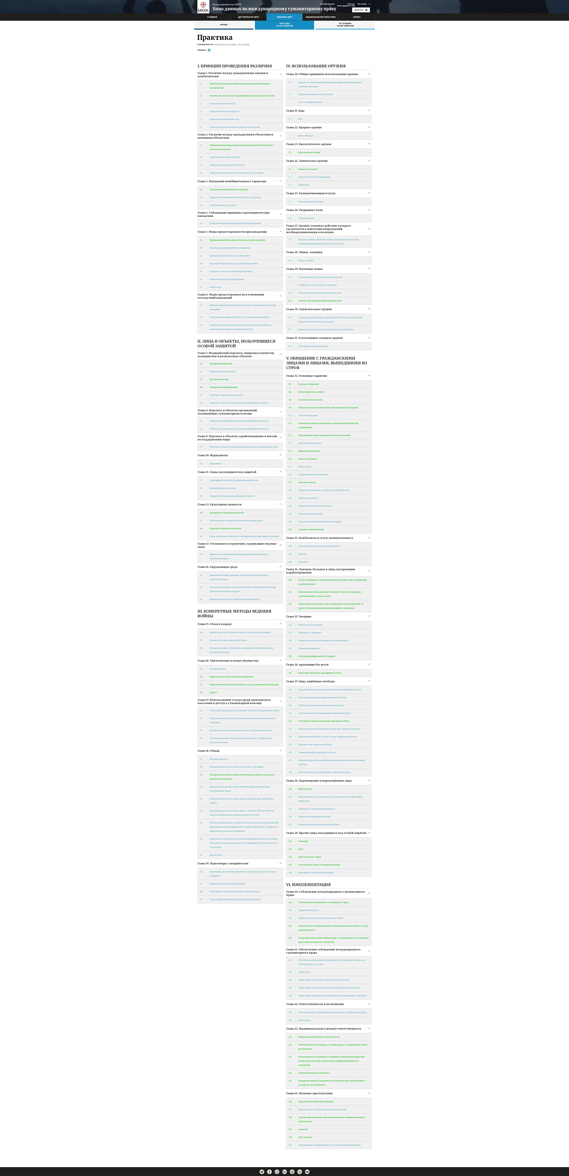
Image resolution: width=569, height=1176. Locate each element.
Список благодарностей (346, 5)
